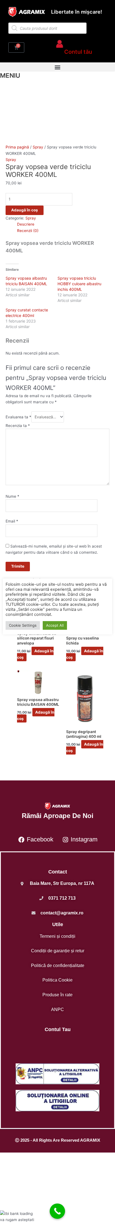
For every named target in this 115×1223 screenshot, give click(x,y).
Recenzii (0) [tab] (28, 230)
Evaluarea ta (18, 417)
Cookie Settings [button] (23, 625)
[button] (57, 67)
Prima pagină (17, 147)
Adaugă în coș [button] (35, 654)
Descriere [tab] (25, 224)
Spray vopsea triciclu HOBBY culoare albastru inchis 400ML (79, 284)
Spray (38, 147)
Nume (12, 496)
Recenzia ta (18, 425)
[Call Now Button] (57, 1211)
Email (12, 521)
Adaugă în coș (24, 210)
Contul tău (78, 51)
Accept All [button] (55, 625)
